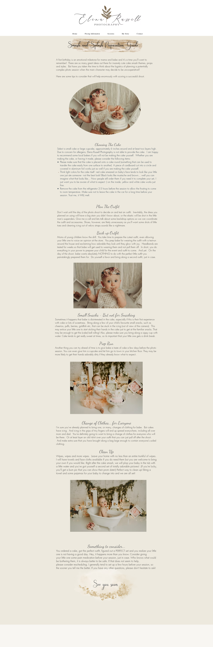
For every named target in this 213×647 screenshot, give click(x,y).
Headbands (148, 243)
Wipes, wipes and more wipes (72, 456)
